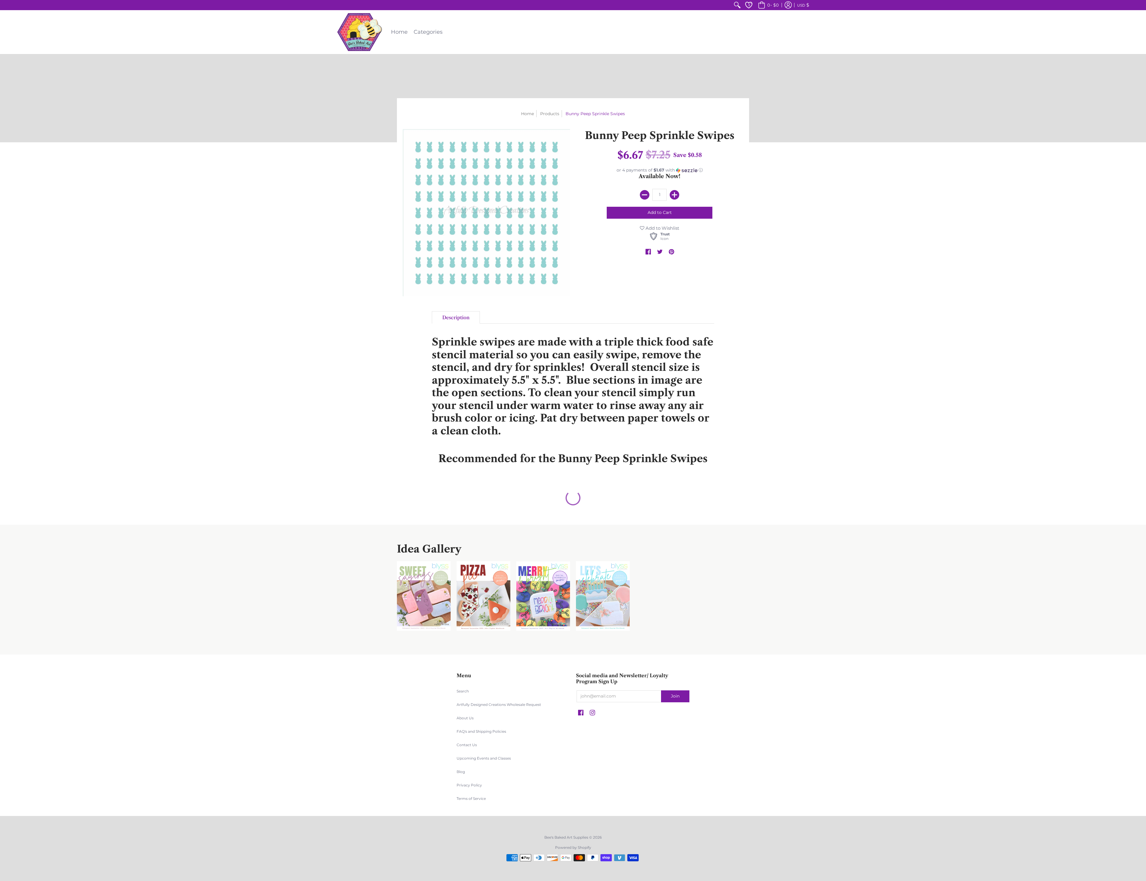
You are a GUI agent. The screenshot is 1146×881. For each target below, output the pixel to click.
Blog (461, 771)
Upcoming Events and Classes (484, 758)
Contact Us (467, 745)
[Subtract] (644, 195)
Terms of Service (471, 798)
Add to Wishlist (661, 228)
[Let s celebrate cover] (603, 596)
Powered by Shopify (573, 847)
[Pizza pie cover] (483, 596)
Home (527, 113)
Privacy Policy (469, 785)
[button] (767, 5)
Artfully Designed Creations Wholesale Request (499, 704)
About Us (465, 718)
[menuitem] (737, 5)
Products (549, 113)
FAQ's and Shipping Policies (481, 731)
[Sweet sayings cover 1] (424, 596)
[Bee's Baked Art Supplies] (359, 32)
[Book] (543, 596)
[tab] (456, 317)
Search (463, 691)
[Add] (674, 195)
